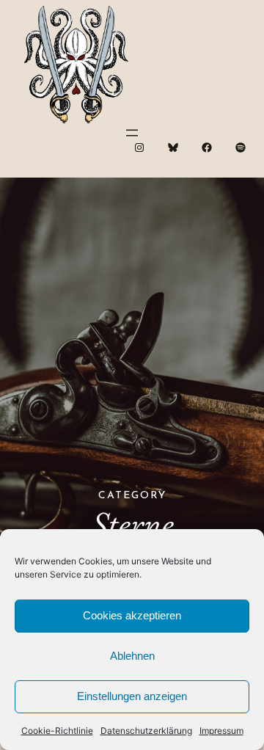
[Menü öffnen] (132, 133)
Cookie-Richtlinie (57, 730)
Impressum (221, 730)
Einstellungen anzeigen (132, 696)
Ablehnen (132, 655)
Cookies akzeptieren (132, 615)
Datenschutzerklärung (146, 730)
